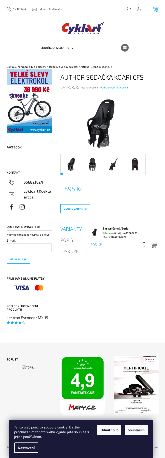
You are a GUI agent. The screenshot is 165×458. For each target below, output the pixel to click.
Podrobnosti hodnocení (114, 87)
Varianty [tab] (71, 228)
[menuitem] (57, 48)
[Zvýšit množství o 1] (144, 242)
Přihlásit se (18, 259)
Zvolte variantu (75, 208)
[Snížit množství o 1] (144, 247)
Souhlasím (136, 430)
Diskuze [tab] (69, 251)
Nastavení (26, 447)
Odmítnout (109, 430)
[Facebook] (12, 207)
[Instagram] (22, 207)
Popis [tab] (66, 239)
